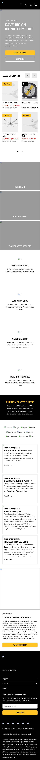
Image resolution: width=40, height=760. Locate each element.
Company (5, 683)
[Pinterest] (28, 724)
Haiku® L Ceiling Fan (28, 135)
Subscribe (20, 713)
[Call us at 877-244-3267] (26, 4)
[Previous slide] (27, 75)
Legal (4, 688)
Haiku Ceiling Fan (9, 103)
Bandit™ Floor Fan (30, 103)
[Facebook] (3, 724)
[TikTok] (23, 724)
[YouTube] (18, 724)
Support (5, 679)
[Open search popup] (21, 4)
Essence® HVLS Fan (8, 135)
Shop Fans (20, 59)
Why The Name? (20, 645)
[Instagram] (8, 724)
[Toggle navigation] (35, 4)
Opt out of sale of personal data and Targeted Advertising (18, 728)
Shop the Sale (20, 53)
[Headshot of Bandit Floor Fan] (30, 91)
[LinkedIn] (13, 724)
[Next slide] (34, 75)
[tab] (18, 151)
